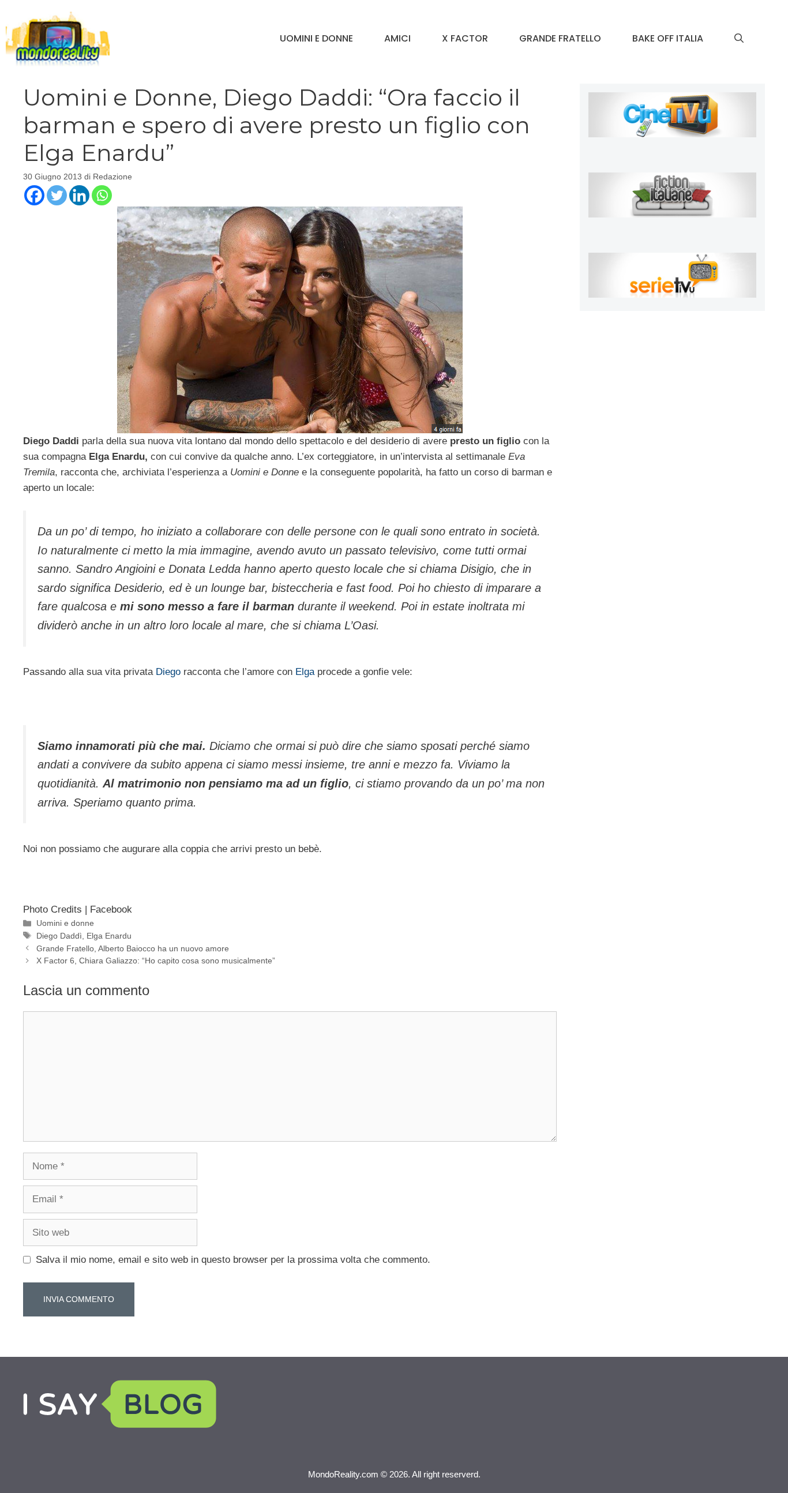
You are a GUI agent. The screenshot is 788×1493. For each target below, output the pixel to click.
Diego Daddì (59, 935)
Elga (304, 671)
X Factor (465, 38)
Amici (397, 38)
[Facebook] (34, 195)
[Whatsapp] (102, 195)
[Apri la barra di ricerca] (739, 38)
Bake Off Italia (667, 38)
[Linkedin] (79, 195)
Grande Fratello (560, 38)
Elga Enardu (109, 935)
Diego (169, 671)
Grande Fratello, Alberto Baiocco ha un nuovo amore (132, 948)
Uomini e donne (316, 38)
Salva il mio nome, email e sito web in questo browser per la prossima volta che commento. (233, 1259)
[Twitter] (57, 195)
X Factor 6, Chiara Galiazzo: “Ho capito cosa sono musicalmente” (155, 960)
